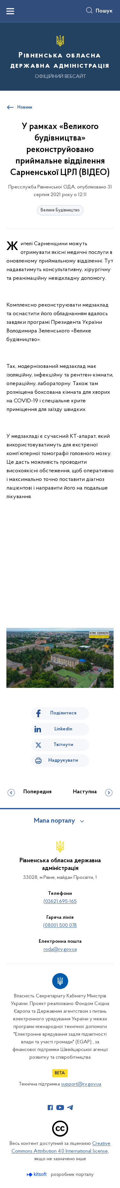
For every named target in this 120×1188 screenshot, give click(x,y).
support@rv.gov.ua (81, 1084)
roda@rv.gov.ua (60, 949)
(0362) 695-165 (60, 901)
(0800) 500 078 (60, 925)
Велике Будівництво (60, 210)
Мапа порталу (54, 821)
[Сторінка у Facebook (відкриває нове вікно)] (50, 1107)
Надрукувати (63, 760)
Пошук (104, 11)
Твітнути (63, 744)
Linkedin (63, 729)
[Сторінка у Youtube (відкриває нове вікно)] (60, 1107)
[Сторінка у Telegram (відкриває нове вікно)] (70, 1107)
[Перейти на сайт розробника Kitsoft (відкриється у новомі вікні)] (37, 1174)
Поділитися (63, 713)
